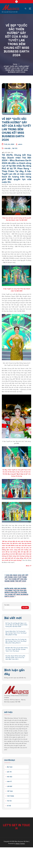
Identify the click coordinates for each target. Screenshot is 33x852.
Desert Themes (20, 843)
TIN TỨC (14, 148)
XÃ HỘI (9, 805)
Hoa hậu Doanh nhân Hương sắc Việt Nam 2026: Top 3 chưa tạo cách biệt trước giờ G (15, 657)
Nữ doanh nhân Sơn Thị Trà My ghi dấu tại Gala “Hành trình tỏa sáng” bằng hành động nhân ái (16, 641)
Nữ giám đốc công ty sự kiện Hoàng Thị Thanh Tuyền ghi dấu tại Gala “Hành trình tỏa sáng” (16, 649)
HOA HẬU (7, 148)
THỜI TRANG (10, 796)
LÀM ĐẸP (9, 786)
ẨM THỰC (9, 767)
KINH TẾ (9, 781)
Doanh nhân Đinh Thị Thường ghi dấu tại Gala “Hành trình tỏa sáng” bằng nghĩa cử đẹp (16, 632)
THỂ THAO (10, 791)
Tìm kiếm (6, 605)
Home (15, 64)
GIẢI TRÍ (9, 772)
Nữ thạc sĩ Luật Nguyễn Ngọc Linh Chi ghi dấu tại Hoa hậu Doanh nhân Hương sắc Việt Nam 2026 (16, 624)
